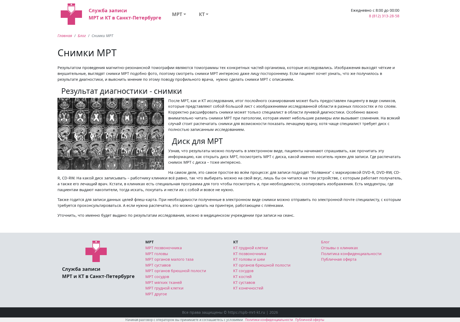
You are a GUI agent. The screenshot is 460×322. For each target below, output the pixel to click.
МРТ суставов (158, 265)
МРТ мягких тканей (163, 282)
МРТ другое (156, 293)
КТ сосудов (243, 270)
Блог (82, 35)
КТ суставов (244, 282)
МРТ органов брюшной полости (175, 270)
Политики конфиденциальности (269, 320)
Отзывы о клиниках (339, 247)
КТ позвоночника (249, 253)
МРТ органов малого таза (169, 259)
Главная (65, 35)
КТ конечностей (248, 288)
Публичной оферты (309, 320)
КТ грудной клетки (250, 247)
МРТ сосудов (157, 276)
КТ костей (242, 276)
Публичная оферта (338, 259)
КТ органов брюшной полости (261, 265)
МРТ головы (156, 253)
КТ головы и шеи (249, 259)
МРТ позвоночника (163, 247)
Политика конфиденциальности (351, 253)
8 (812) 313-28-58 (384, 15)
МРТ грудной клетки (164, 288)
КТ (202, 14)
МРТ (177, 14)
